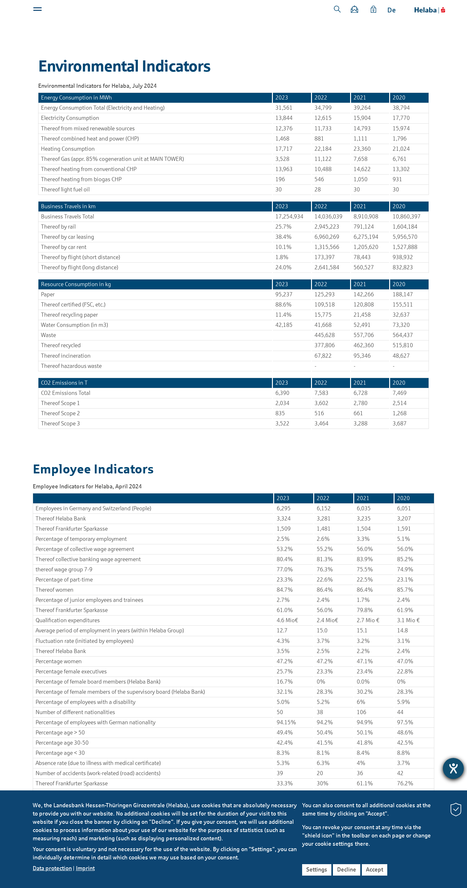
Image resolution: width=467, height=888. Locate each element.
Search (337, 9)
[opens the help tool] (453, 768)
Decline (346, 869)
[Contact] (354, 10)
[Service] (373, 10)
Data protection (52, 868)
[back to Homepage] (430, 10)
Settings (316, 869)
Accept (374, 869)
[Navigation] (38, 10)
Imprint (85, 868)
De (391, 10)
